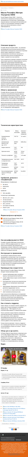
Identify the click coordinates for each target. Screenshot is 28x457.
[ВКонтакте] (12, 429)
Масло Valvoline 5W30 (19, 421)
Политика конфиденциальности (8, 437)
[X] (16, 429)
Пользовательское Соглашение (7, 439)
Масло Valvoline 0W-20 (20, 415)
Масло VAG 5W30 (16, 406)
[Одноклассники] (14, 429)
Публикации (18, 439)
